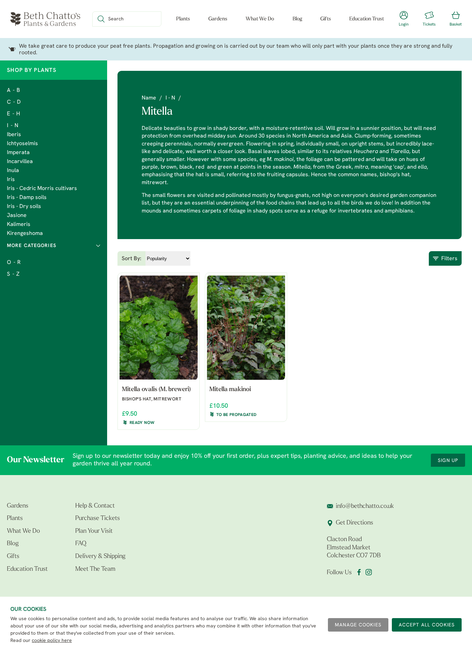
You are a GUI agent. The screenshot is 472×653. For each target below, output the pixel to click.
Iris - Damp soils (27, 197)
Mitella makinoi (230, 390)
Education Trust (366, 19)
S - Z (13, 274)
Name (149, 98)
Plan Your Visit (94, 531)
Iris (11, 179)
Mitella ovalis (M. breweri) (156, 390)
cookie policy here (52, 640)
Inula (13, 170)
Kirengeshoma (25, 233)
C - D (14, 102)
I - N (13, 126)
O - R (14, 262)
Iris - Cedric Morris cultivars (42, 188)
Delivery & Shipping (100, 556)
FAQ (80, 544)
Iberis (14, 135)
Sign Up (448, 460)
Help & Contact (95, 506)
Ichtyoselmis (22, 143)
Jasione (17, 215)
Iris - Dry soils (24, 206)
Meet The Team (95, 569)
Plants (183, 19)
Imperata (18, 152)
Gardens (217, 19)
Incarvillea (20, 161)
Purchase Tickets (97, 518)
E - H (13, 114)
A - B (13, 90)
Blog (297, 19)
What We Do (260, 19)
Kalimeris (18, 224)
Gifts (325, 19)
